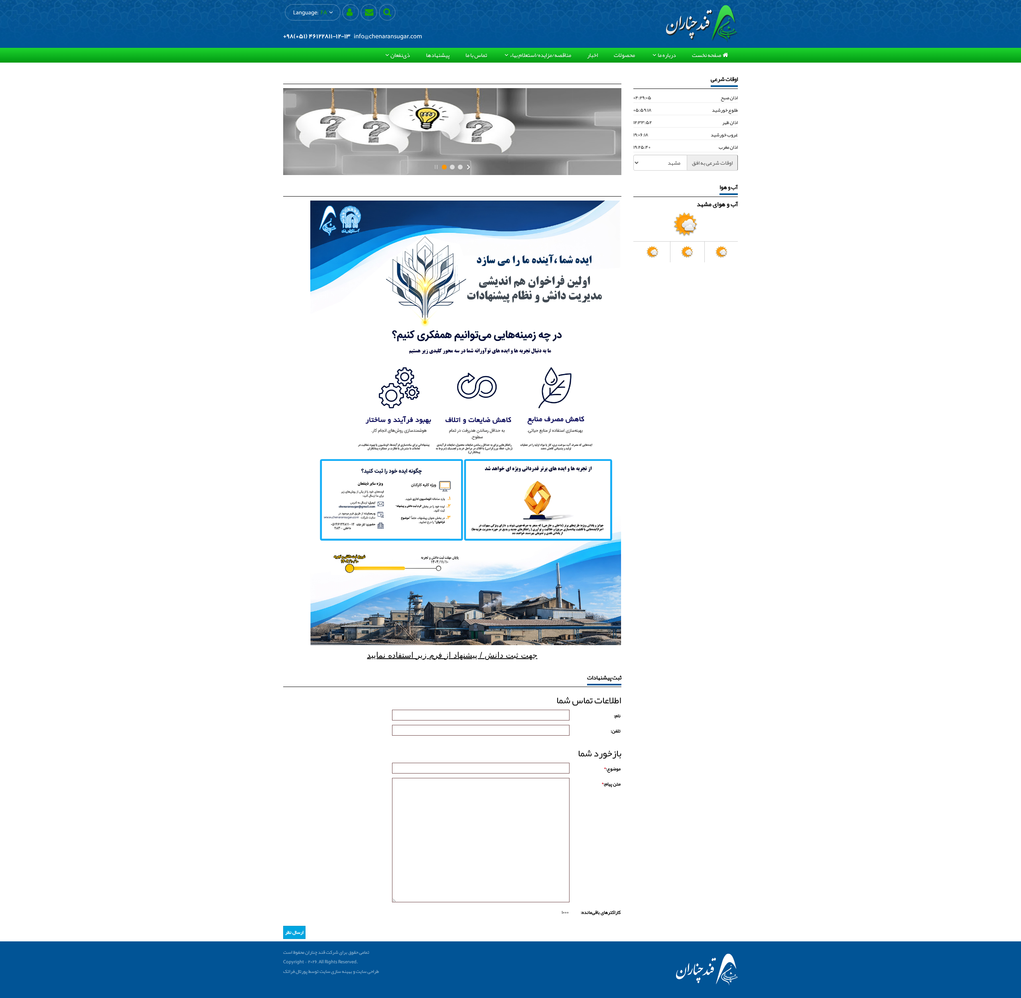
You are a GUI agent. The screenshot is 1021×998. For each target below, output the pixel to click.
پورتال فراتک (295, 971)
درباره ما (667, 55)
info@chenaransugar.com (388, 36)
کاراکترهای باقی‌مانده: (600, 912)
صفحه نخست (706, 55)
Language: (310, 12)
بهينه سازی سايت (335, 971)
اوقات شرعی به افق (712, 162)
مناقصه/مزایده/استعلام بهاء (540, 55)
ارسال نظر (294, 932)
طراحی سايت (367, 971)
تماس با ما (476, 55)
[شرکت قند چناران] (702, 23)
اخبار (592, 55)
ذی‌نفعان (400, 55)
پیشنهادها (437, 55)
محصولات (624, 55)
